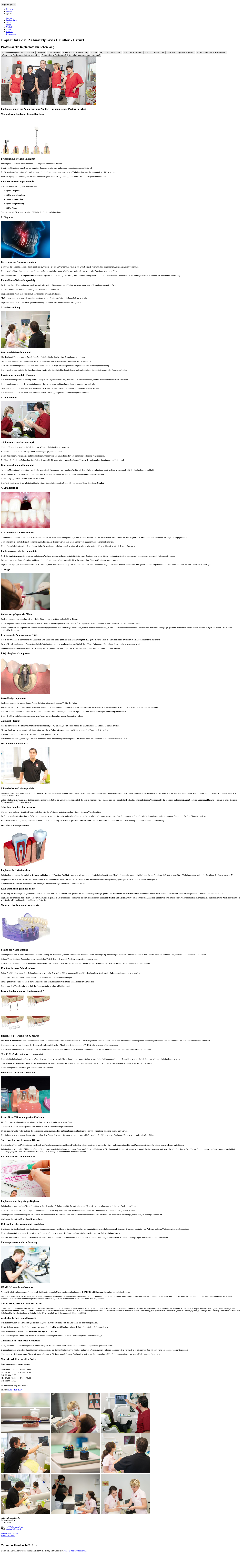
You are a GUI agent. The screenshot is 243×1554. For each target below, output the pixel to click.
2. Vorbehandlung (54, 52)
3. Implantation (68, 52)
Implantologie (11, 20)
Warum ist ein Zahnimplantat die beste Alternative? (20, 55)
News (8, 29)
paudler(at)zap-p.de (14, 1529)
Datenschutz (11, 34)
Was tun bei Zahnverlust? (133, 52)
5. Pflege (94, 52)
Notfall (9, 27)
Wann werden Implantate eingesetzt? (180, 52)
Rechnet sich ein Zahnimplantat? (54, 55)
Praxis (8, 25)
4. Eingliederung (82, 52)
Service (9, 18)
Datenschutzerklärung (77, 1551)
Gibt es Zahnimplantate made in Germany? (84, 55)
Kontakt (9, 32)
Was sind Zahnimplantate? (155, 52)
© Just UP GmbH (8, 1536)
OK (66, 1551)
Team (8, 22)
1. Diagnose (40, 52)
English (9, 11)
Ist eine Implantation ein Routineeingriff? (211, 52)
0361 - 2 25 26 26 (15, 1390)
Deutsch (9, 9)
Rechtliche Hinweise (9, 1533)
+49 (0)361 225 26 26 (14, 1527)
